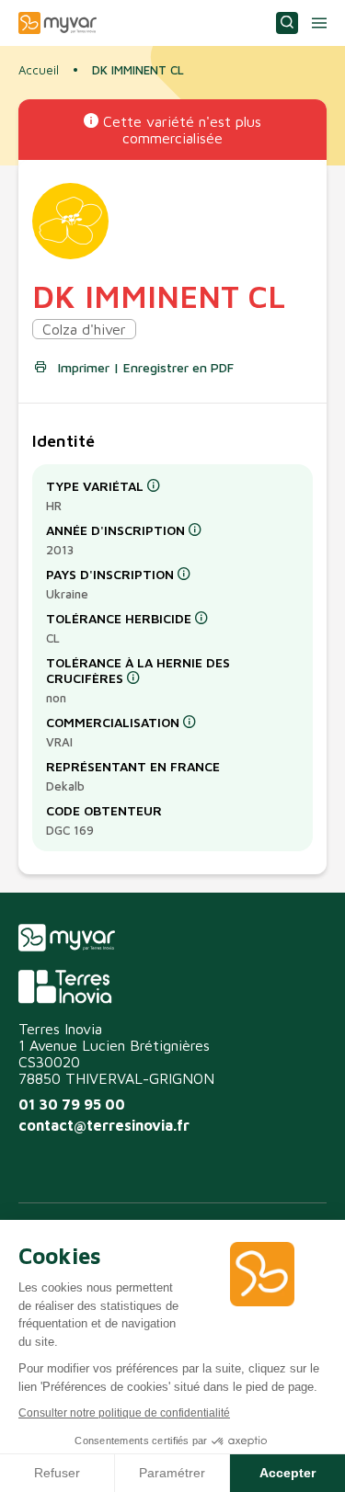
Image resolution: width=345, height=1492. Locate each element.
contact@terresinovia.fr (104, 1125)
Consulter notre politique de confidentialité (124, 1413)
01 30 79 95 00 (71, 1104)
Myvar (57, 23)
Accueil (38, 70)
